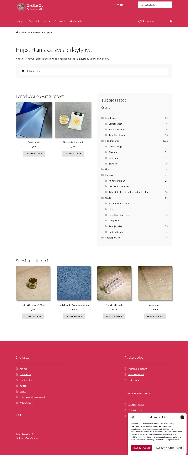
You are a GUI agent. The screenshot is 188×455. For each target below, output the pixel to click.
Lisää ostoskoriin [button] (34, 153)
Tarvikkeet (114, 163)
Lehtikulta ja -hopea (119, 186)
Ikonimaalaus (112, 140)
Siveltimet (114, 157)
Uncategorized (112, 237)
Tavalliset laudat (117, 135)
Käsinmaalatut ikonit (119, 203)
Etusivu (22, 32)
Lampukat (114, 220)
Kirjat (112, 209)
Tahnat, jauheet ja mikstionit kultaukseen (130, 192)
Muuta (108, 197)
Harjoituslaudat (117, 129)
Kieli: (117, 4)
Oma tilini (34, 21)
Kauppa (20, 21)
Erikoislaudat (115, 123)
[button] (182, 417)
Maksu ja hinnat (136, 374)
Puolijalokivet (116, 226)
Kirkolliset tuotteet (119, 214)
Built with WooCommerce (29, 438)
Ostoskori (60, 21)
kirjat (107, 169)
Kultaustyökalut (117, 180)
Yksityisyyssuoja (136, 404)
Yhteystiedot (76, 21)
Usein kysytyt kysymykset (32, 397)
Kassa (47, 21)
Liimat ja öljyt (116, 146)
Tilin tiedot (134, 380)
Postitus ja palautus (138, 368)
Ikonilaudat (111, 117)
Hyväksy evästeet (141, 448)
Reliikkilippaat (116, 232)
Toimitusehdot (135, 410)
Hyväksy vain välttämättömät (168, 448)
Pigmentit (114, 152)
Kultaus (109, 174)
